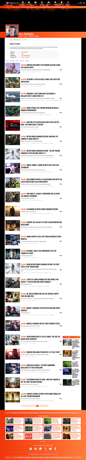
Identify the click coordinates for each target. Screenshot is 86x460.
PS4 (36, 71)
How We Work (24, 412)
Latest (7, 60)
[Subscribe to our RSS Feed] (31, 449)
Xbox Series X (43, 100)
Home (11, 39)
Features (27, 60)
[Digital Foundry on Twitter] (45, 449)
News (17, 60)
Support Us (30, 412)
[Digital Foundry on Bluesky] (50, 449)
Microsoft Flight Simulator (57, 100)
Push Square (27, 457)
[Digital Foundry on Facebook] (55, 449)
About (15, 412)
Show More (42, 441)
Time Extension (40, 457)
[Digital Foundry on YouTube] (35, 449)
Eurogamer (47, 457)
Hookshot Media (47, 454)
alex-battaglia (24, 52)
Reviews (22, 60)
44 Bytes (56, 454)
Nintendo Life (21, 457)
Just (61, 457)
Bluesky (23, 57)
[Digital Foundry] (12, 3)
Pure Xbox (34, 457)
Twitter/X (27, 57)
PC (40, 71)
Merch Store (36, 412)
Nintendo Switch (38, 86)
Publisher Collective (55, 457)
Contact (42, 412)
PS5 (38, 71)
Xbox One (38, 186)
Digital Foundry (34, 454)
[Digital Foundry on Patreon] (40, 449)
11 (47, 405)
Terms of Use (55, 412)
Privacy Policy (48, 412)
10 (44, 405)
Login (78, 3)
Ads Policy (61, 412)
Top (11, 412)
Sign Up (81, 3)
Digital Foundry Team (17, 39)
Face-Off (38, 100)
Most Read (12, 60)
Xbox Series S (49, 100)
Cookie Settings (72, 412)
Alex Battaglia (26, 34)
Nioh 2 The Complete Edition (42, 372)
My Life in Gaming (67, 457)
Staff (18, 412)
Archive (66, 412)
